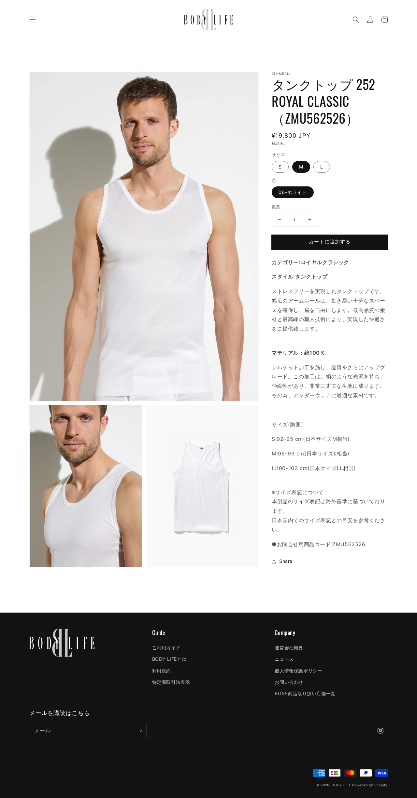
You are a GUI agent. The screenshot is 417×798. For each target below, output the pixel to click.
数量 (276, 207)
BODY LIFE (341, 785)
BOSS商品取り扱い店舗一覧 (305, 693)
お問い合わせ (289, 682)
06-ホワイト (293, 192)
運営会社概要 (289, 647)
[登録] (139, 730)
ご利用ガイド (166, 647)
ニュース (284, 659)
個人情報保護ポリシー (298, 670)
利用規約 (161, 670)
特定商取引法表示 (171, 682)
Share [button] (286, 561)
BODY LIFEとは (169, 659)
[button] (32, 19)
